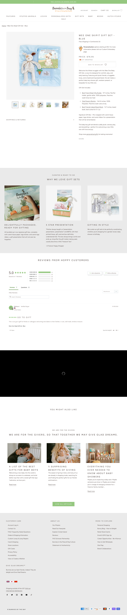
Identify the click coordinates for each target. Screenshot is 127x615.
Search (94, 10)
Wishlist (116, 10)
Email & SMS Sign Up (104, 535)
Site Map (100, 545)
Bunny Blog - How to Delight (106, 528)
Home (4, 26)
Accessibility (12, 555)
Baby (90, 16)
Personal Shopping (103, 525)
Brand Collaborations (104, 549)
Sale (63, 19)
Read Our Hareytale (58, 528)
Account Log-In (13, 525)
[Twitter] (12, 595)
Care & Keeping (13, 542)
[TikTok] (31, 595)
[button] (114, 330)
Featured (10, 16)
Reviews (55, 535)
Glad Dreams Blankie (89, 101)
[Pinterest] (21, 595)
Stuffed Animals (28, 16)
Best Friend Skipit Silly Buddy (91, 93)
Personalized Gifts (61, 16)
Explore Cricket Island (59, 532)
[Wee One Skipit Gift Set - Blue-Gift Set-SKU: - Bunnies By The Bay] (15, 105)
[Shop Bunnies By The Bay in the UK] (8, 581)
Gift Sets (79, 16)
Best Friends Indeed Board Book (92, 107)
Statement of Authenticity (61, 545)
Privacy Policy (12, 552)
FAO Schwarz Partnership (60, 538)
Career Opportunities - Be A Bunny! (109, 538)
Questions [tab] (24, 287)
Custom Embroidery (108, 49)
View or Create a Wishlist (16, 559)
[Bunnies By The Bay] (63, 8)
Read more (12, 484)
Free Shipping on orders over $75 (63, 1)
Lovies (43, 16)
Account (84, 10)
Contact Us (11, 528)
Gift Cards (11, 549)
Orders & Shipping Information (18, 535)
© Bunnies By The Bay (16, 609)
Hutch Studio (114, 16)
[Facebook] (7, 595)
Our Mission (56, 525)
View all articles (63, 504)
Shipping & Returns (16, 120)
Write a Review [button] (111, 273)
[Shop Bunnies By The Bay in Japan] (11, 581)
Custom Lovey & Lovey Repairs (18, 538)
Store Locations (13, 545)
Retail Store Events (103, 532)
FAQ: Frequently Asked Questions (19, 532)
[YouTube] (26, 595)
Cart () (105, 10)
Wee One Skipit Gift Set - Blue (17, 326)
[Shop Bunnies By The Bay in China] (15, 581)
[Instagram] (17, 595)
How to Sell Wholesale (104, 542)
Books (100, 16)
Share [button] (12, 330)
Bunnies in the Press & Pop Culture (63, 542)
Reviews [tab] (12, 287)
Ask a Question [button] (95, 273)
